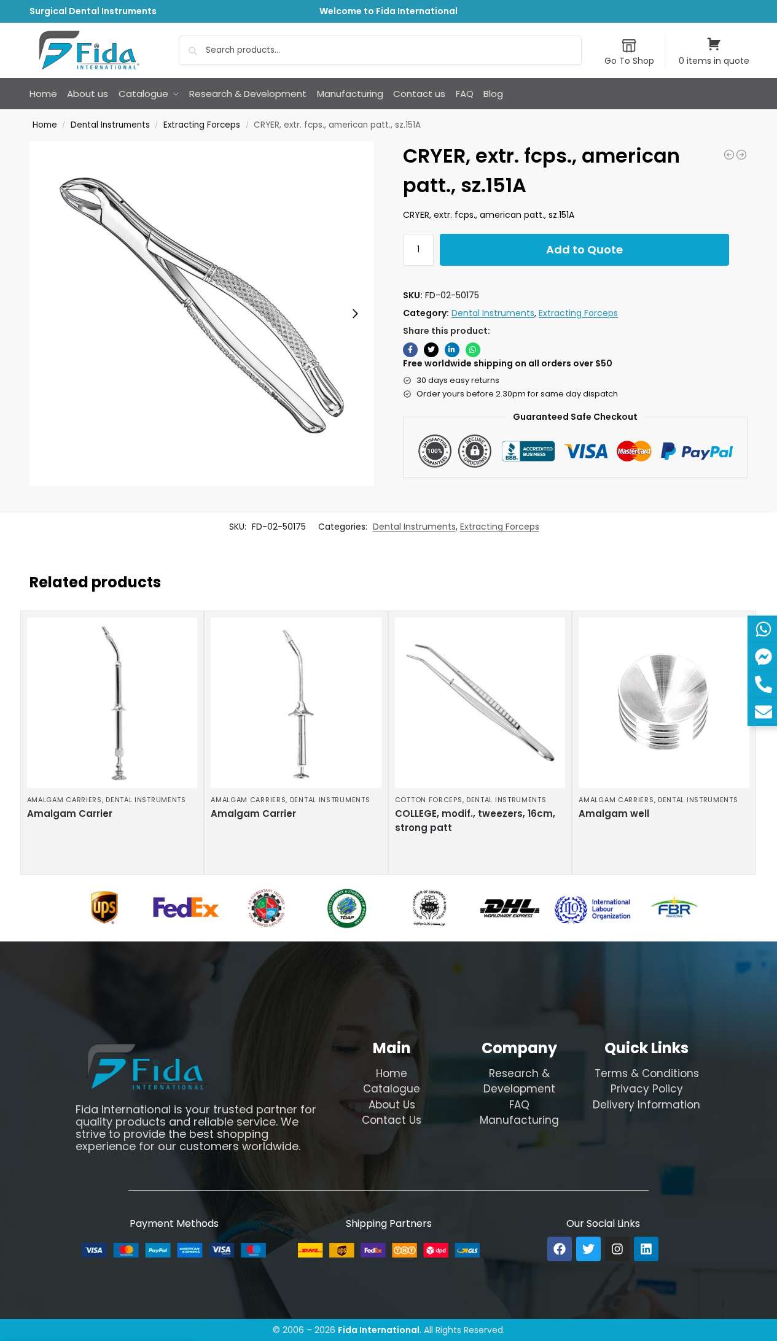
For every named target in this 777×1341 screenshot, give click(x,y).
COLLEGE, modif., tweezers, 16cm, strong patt (475, 820)
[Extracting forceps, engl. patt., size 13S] (729, 155)
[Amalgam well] (664, 702)
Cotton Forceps (429, 800)
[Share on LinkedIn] (452, 349)
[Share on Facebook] (410, 349)
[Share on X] (431, 349)
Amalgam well (614, 813)
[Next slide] (355, 314)
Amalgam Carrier (69, 813)
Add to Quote (584, 249)
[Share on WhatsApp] (473, 349)
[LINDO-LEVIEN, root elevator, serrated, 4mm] (741, 155)
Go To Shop (629, 61)
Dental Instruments (110, 125)
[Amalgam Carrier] (112, 702)
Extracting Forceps (201, 125)
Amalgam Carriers (64, 800)
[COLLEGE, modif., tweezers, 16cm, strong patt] (480, 702)
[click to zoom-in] (202, 313)
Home (45, 125)
